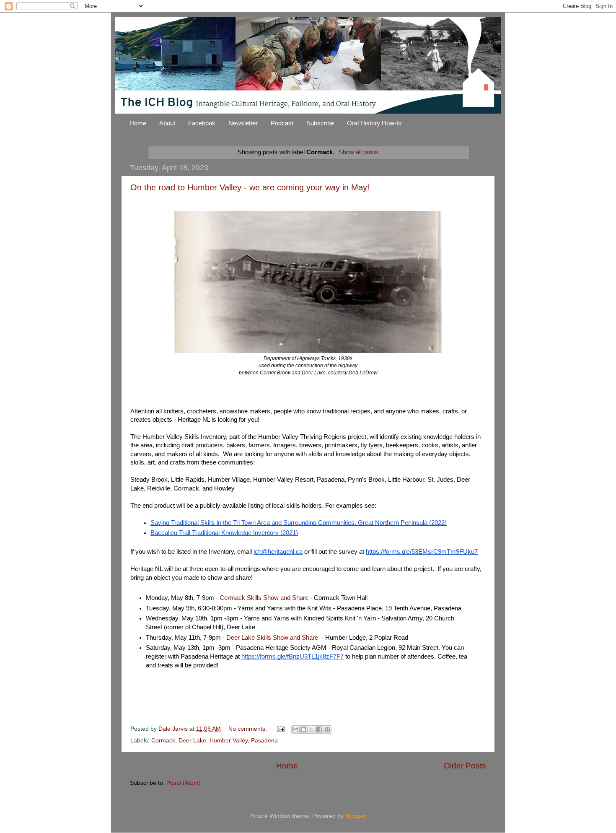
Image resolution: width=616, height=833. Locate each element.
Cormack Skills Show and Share (264, 597)
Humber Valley (229, 740)
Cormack (163, 740)
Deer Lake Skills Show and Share (272, 637)
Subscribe (320, 123)
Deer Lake (192, 740)
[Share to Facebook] (319, 729)
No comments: (248, 729)
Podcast (282, 123)
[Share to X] (311, 729)
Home (137, 123)
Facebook (201, 123)
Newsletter (243, 123)
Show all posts (358, 152)
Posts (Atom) (183, 783)
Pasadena (264, 740)
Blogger (355, 816)
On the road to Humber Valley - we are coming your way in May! (250, 187)
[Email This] (295, 729)
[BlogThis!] (303, 729)
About (167, 123)
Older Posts (465, 765)
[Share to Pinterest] (327, 729)
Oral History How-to (374, 123)
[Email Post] (280, 729)
